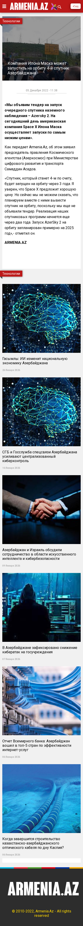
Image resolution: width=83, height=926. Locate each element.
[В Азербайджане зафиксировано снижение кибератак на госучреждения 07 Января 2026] (41, 571)
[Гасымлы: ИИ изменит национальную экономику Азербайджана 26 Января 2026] (41, 282)
